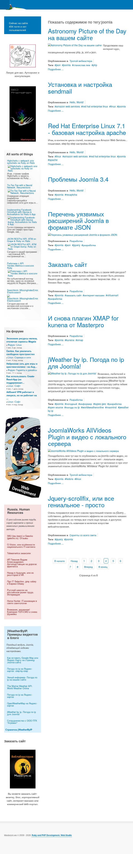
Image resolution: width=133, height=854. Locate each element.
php (95, 65)
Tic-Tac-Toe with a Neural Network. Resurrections (19, 186)
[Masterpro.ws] (14, 5)
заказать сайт (73, 295)
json (58, 65)
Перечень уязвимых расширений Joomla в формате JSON (78, 220)
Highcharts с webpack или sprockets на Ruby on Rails (21, 161)
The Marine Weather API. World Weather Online (20, 687)
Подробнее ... (56, 69)
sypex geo (100, 404)
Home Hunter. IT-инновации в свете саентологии (22, 602)
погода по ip (73, 407)
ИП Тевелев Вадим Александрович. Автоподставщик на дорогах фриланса (22, 563)
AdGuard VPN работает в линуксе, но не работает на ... (21, 395)
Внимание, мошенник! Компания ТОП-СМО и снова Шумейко (22, 612)
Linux (19, 344)
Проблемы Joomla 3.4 (78, 179)
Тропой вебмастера (81, 61)
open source (56, 407)
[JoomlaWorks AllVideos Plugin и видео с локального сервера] (83, 450)
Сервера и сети (23, 357)
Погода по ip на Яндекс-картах (19, 696)
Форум (11, 344)
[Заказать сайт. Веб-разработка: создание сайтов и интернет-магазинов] (22, 769)
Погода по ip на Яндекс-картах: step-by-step (19, 670)
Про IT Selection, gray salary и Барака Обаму (21, 582)
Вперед (88, 566)
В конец (103, 566)
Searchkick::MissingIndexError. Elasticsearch (22, 291)
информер (86, 404)
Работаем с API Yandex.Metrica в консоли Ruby (20, 265)
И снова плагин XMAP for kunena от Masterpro (83, 321)
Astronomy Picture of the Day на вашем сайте (87, 34)
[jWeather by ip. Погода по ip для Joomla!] (72, 373)
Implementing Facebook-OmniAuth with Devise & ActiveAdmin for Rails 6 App (21, 212)
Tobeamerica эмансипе (19, 553)
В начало (59, 561)
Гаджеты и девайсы (26, 370)
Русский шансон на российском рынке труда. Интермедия (20, 592)
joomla (67, 65)
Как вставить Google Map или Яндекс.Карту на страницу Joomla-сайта (22, 660)
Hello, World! (77, 102)
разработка (89, 245)
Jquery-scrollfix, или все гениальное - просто (81, 501)
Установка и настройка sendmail (80, 87)
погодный (71, 404)
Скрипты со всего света (83, 535)
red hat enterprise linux (95, 106)
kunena (70, 340)
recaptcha (71, 194)
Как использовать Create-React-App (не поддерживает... (20, 379)
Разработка (76, 241)
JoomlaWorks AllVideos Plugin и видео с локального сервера (87, 437)
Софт (17, 385)
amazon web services (68, 106)
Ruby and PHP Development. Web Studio (52, 835)
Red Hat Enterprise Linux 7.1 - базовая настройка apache (87, 129)
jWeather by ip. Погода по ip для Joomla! (86, 362)
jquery (76, 245)
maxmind (112, 407)
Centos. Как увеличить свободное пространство (20, 352)
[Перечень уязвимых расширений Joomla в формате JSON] (82, 234)
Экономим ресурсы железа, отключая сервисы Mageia (21, 340)
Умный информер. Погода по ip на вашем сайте (22, 678)
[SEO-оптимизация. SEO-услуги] (22, 114)
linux (113, 106)
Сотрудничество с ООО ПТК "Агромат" (22, 721)
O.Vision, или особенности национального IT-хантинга (21, 545)
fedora (69, 479)
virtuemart (112, 295)
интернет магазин (94, 295)
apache (53, 160)
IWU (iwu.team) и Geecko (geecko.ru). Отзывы (20, 537)
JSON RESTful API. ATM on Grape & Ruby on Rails (21, 240)
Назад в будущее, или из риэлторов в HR (20, 574)
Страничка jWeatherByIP (18, 729)
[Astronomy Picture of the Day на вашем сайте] (75, 44)
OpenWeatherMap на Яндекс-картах (22, 704)
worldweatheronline (93, 407)
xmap (80, 340)
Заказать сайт (67, 264)
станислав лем (81, 65)
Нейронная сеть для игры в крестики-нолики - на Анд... (21, 365)
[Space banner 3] (22, 456)
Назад (74, 561)
